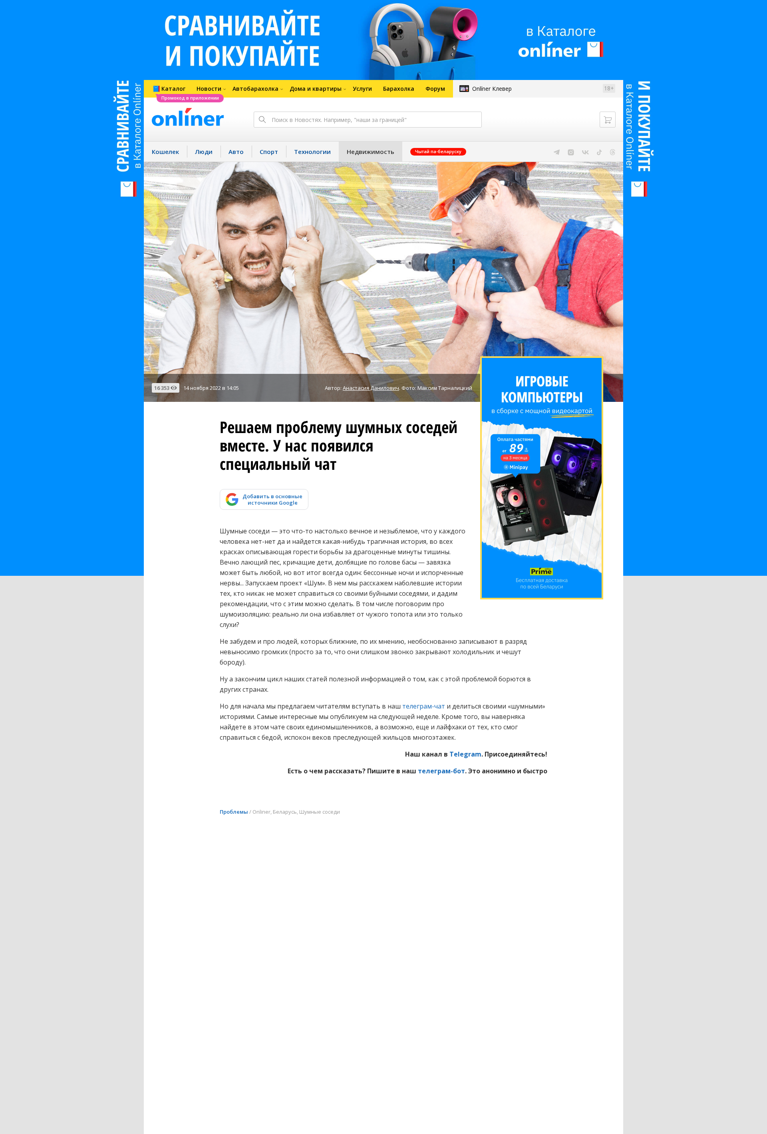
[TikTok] (599, 152)
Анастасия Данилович (371, 387)
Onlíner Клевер (492, 88)
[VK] (585, 152)
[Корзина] (608, 120)
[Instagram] (571, 152)
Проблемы (234, 811)
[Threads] (612, 152)
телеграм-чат (423, 706)
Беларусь (285, 811)
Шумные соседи (319, 811)
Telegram (465, 754)
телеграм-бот (441, 771)
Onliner (261, 811)
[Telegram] (557, 152)
